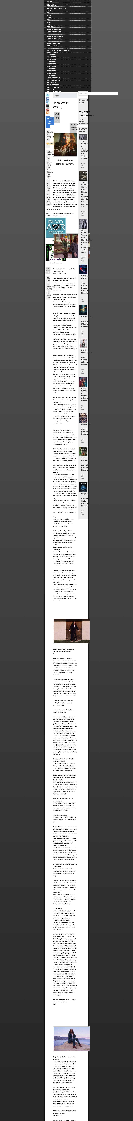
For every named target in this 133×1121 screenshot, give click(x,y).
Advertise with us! (48, 214)
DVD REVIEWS (52, 45)
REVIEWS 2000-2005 (54, 26)
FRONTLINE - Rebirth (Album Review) (86, 321)
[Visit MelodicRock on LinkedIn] (47, 103)
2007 (49, 22)
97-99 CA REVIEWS (54, 43)
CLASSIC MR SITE (54, 91)
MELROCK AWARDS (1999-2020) (59, 50)
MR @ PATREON (53, 84)
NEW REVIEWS (53, 5)
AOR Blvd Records (49, 160)
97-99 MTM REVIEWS (55, 36)
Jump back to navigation (48, 270)
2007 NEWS (51, 66)
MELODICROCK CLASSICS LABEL (60, 47)
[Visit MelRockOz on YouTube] (47, 110)
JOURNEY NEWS (53, 77)
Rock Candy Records (49, 202)
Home (49, 1)
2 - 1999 (59, 216)
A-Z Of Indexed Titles (56, 8)
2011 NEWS (51, 56)
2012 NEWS (51, 54)
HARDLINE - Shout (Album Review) (86, 429)
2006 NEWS (51, 68)
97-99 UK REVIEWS (54, 38)
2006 (49, 24)
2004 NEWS (51, 73)
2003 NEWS (51, 75)
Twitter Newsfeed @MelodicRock (83, 121)
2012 (49, 10)
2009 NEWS (51, 61)
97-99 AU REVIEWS (54, 40)
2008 (49, 19)
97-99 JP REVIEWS (54, 29)
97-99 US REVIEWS (54, 31)
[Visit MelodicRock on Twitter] (47, 96)
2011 (49, 12)
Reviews (50, 4)
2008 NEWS (51, 63)
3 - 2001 (65, 216)
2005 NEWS (51, 70)
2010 (49, 15)
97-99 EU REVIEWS (54, 33)
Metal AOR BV (48, 190)
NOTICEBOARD (53, 87)
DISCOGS (50, 89)
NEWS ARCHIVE (53, 52)
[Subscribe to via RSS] (47, 113)
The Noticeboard (50, 285)
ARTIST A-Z (51, 82)
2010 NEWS (51, 59)
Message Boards (49, 290)
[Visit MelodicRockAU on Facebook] (47, 99)
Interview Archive (55, 80)
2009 (49, 17)
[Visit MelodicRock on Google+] (47, 106)
